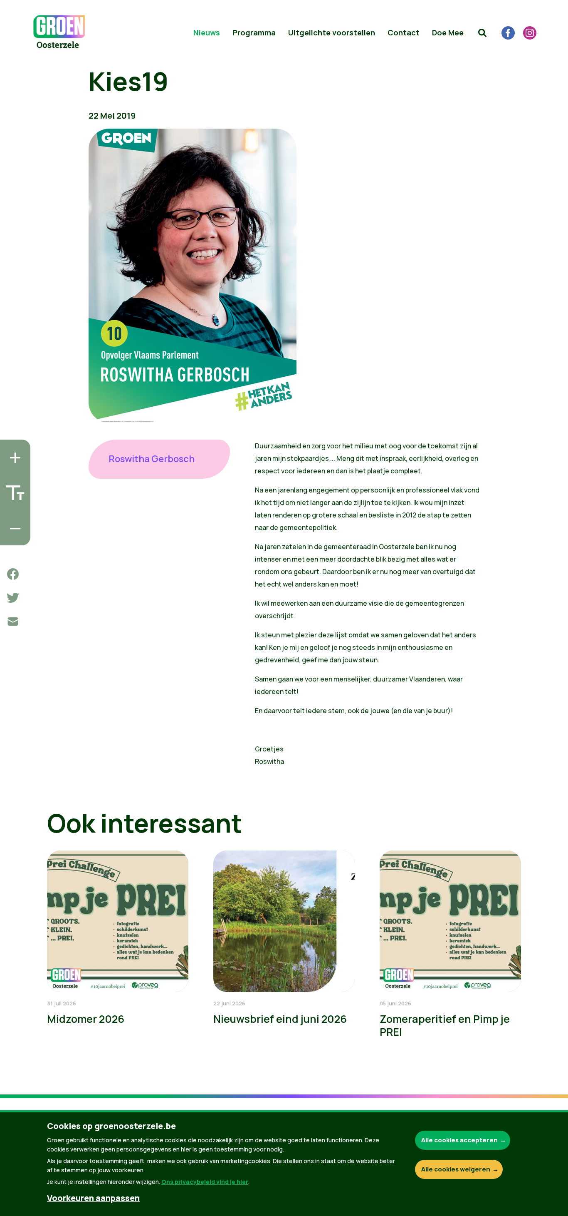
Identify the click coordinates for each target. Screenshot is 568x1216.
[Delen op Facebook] (13, 574)
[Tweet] (13, 598)
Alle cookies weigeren (455, 1169)
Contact (404, 32)
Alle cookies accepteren (459, 1140)
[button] (482, 32)
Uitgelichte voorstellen (331, 32)
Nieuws (206, 32)
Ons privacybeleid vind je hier (204, 1182)
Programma (254, 32)
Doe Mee (448, 32)
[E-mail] (13, 621)
